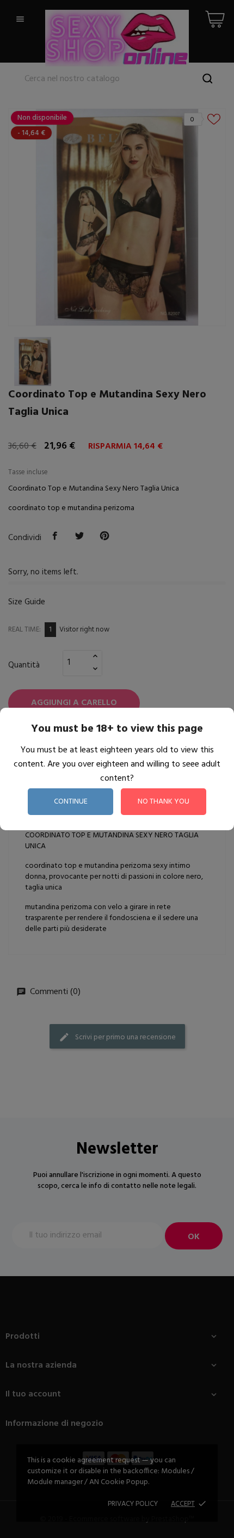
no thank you (163, 801)
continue (71, 801)
